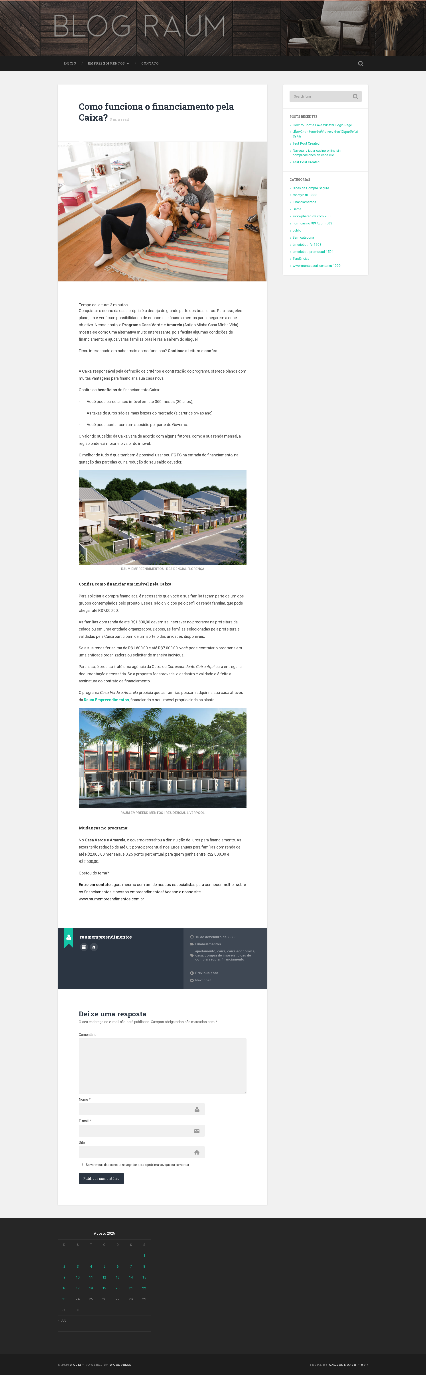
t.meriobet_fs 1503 (307, 245)
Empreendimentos (106, 63)
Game (297, 209)
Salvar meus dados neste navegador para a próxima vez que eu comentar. (138, 1165)
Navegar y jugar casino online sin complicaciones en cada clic (317, 153)
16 (64, 1288)
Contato (150, 63)
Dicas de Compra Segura (311, 188)
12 (104, 1277)
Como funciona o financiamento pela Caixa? (156, 111)
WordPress (120, 1364)
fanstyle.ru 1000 (305, 195)
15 (144, 1277)
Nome (85, 1099)
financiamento (232, 959)
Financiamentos (208, 944)
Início (70, 63)
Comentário (88, 1035)
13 (118, 1277)
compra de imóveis (220, 955)
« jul (62, 1320)
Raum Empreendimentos (106, 699)
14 (131, 1277)
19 (104, 1288)
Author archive (84, 947)
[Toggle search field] (360, 63)
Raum (75, 1364)
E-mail (85, 1121)
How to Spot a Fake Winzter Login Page (322, 125)
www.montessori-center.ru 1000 (317, 266)
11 (91, 1277)
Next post (203, 980)
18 (91, 1288)
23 (64, 1299)
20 (118, 1288)
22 (144, 1288)
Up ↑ (364, 1364)
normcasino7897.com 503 (312, 223)
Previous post (206, 973)
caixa (221, 951)
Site (82, 1142)
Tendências (301, 259)
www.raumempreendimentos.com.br (111, 899)
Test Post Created (306, 143)
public (297, 230)
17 (78, 1288)
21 (131, 1288)
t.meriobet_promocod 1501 (313, 252)
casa (199, 955)
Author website (94, 947)
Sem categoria (303, 238)
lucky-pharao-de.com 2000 (313, 216)
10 (78, 1277)
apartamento (205, 951)
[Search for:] (326, 96)
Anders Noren (343, 1364)
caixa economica (240, 951)
